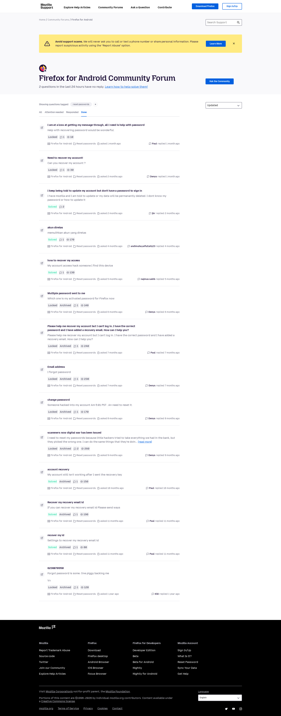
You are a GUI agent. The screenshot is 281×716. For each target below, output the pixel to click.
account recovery (58, 469)
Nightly (137, 667)
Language (203, 691)
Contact (117, 708)
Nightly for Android (145, 673)
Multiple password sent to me (66, 293)
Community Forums (110, 7)
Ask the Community (219, 81)
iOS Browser (95, 667)
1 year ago (174, 594)
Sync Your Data (187, 667)
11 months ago (172, 521)
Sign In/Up (232, 6)
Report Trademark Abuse (54, 650)
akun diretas (55, 227)
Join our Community (52, 667)
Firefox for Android (61, 143)
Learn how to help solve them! (126, 87)
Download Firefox (205, 6)
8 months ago (172, 418)
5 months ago (172, 279)
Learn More (216, 43)
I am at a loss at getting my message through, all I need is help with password (96, 124)
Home (42, 19)
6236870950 (55, 568)
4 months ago (172, 246)
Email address (56, 366)
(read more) (145, 441)
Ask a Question (140, 7)
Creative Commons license (58, 701)
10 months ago (171, 488)
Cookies (102, 708)
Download (94, 650)
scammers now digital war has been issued (74, 432)
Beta (135, 656)
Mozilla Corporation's (59, 691)
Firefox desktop (98, 656)
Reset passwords (86, 143)
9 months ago (172, 455)
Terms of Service (68, 708)
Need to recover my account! (65, 157)
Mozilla (47, 627)
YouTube (233, 709)
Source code (47, 656)
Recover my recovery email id (65, 502)
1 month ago (173, 143)
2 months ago (172, 213)
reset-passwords (81, 104)
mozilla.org (46, 708)
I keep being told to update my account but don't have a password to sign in (94, 190)
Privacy (88, 708)
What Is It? (185, 656)
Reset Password (188, 662)
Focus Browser (97, 673)
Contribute (165, 7)
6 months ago (172, 312)
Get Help (183, 673)
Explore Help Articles (77, 7)
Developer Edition (144, 650)
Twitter (43, 662)
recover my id (55, 535)
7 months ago (172, 352)
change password (58, 399)
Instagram (240, 709)
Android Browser (98, 662)
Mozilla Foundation (118, 691)
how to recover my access (63, 260)
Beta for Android (143, 662)
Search (238, 22)
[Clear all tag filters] (95, 104)
